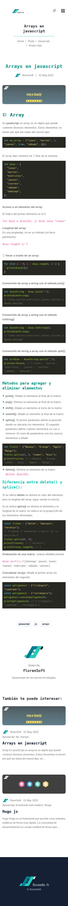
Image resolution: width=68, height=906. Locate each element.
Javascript (43, 41)
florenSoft (34, 670)
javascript (24, 624)
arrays (45, 624)
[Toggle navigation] (63, 11)
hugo (48, 805)
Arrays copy (35, 45)
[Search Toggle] (54, 10)
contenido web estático (30, 805)
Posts (31, 41)
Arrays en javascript (24, 743)
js (36, 624)
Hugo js (10, 811)
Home (20, 41)
